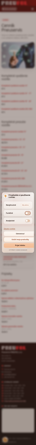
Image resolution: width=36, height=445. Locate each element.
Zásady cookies (9, 229)
